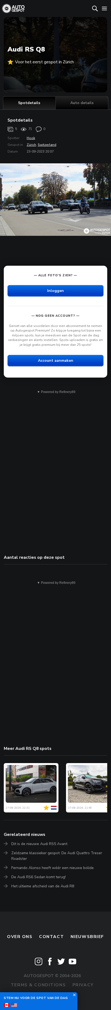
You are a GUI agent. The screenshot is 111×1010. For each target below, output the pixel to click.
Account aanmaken (55, 360)
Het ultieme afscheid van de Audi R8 (42, 886)
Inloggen (55, 290)
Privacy (83, 985)
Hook (31, 138)
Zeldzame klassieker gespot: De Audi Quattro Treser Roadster (56, 855)
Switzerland (47, 145)
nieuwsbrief (87, 937)
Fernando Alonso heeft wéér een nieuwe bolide (52, 867)
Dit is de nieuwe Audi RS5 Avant (39, 843)
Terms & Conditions (38, 985)
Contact (51, 937)
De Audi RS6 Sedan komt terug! (38, 877)
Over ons (20, 937)
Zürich (31, 145)
